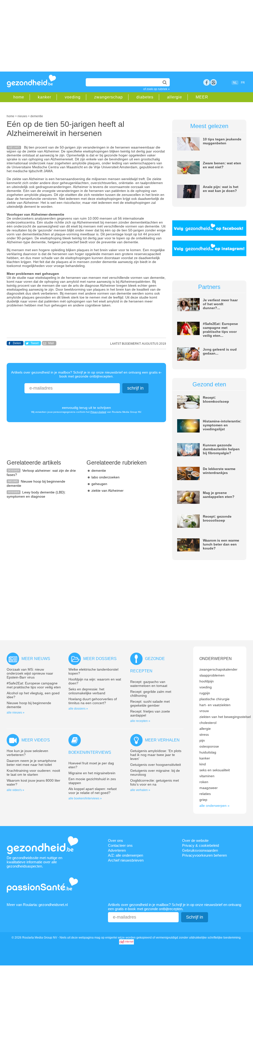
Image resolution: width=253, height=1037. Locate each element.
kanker (44, 97)
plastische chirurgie (214, 699)
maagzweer (208, 788)
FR (243, 82)
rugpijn (204, 693)
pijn (202, 740)
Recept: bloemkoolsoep (216, 399)
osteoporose (209, 746)
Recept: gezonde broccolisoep (217, 518)
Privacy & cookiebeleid (200, 845)
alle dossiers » (78, 708)
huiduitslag (207, 752)
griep (203, 800)
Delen (17, 343)
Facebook (206, 82)
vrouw (204, 711)
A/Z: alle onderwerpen (125, 855)
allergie (174, 97)
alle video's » (15, 790)
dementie (98, 470)
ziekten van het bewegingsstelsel (225, 717)
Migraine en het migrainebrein (91, 773)
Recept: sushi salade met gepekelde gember (150, 703)
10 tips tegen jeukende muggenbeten (222, 141)
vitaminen (206, 776)
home (18, 97)
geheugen (99, 484)
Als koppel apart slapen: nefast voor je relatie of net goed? (92, 791)
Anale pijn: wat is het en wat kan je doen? (220, 189)
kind (202, 764)
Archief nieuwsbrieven (126, 860)
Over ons (115, 840)
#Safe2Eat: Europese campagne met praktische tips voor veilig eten (34, 685)
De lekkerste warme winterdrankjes (219, 471)
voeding (73, 97)
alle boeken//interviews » (85, 798)
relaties (205, 794)
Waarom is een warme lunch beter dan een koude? (221, 544)
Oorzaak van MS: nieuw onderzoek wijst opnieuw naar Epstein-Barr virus (30, 673)
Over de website (195, 840)
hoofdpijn (206, 681)
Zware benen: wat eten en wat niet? (222, 165)
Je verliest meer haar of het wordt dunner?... (220, 304)
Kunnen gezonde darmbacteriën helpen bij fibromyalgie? (221, 449)
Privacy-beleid (98, 412)
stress (204, 734)
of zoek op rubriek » (156, 89)
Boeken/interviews (89, 752)
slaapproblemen (212, 675)
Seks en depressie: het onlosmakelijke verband (86, 691)
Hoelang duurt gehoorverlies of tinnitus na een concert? (92, 701)
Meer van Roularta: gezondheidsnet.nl (37, 905)
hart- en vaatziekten (215, 705)
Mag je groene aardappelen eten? (218, 495)
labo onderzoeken (105, 477)
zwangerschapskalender (218, 669)
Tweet (35, 343)
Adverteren (117, 850)
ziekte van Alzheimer (107, 490)
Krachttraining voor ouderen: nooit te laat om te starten (33, 772)
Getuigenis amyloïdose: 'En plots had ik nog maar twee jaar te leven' (155, 755)
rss (213, 82)
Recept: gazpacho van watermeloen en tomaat (148, 684)
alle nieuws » (15, 712)
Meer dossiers (100, 659)
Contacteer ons (120, 845)
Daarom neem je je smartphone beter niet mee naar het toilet (31, 763)
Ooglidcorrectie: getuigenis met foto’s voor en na (154, 782)
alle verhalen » (140, 790)
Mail (51, 343)
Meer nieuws (35, 659)
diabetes (144, 97)
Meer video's (35, 740)
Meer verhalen (162, 740)
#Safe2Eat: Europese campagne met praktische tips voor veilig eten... (220, 330)
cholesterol (207, 723)
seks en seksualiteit (214, 770)
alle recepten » (140, 721)
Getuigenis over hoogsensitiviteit (155, 765)
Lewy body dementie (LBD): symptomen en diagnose (36, 494)
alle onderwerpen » (214, 806)
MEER (202, 97)
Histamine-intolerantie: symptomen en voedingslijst (222, 425)
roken (203, 782)
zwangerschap (108, 97)
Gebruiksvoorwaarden (200, 850)
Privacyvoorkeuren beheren (204, 855)
